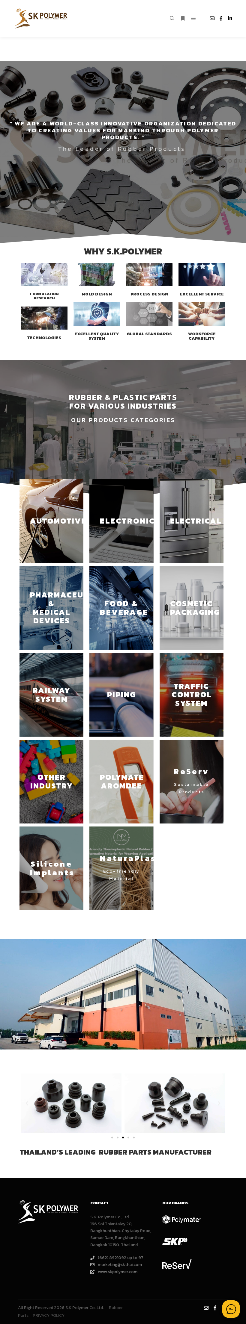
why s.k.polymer (123, 251)
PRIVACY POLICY (48, 1315)
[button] (27, 1103)
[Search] (171, 18)
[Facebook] (221, 18)
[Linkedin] (230, 18)
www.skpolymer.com (117, 1272)
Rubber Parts (123, 352)
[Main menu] (193, 18)
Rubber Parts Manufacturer (155, 1152)
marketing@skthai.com (120, 1264)
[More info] (182, 18)
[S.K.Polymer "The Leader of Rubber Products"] (42, 18)
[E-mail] (212, 18)
